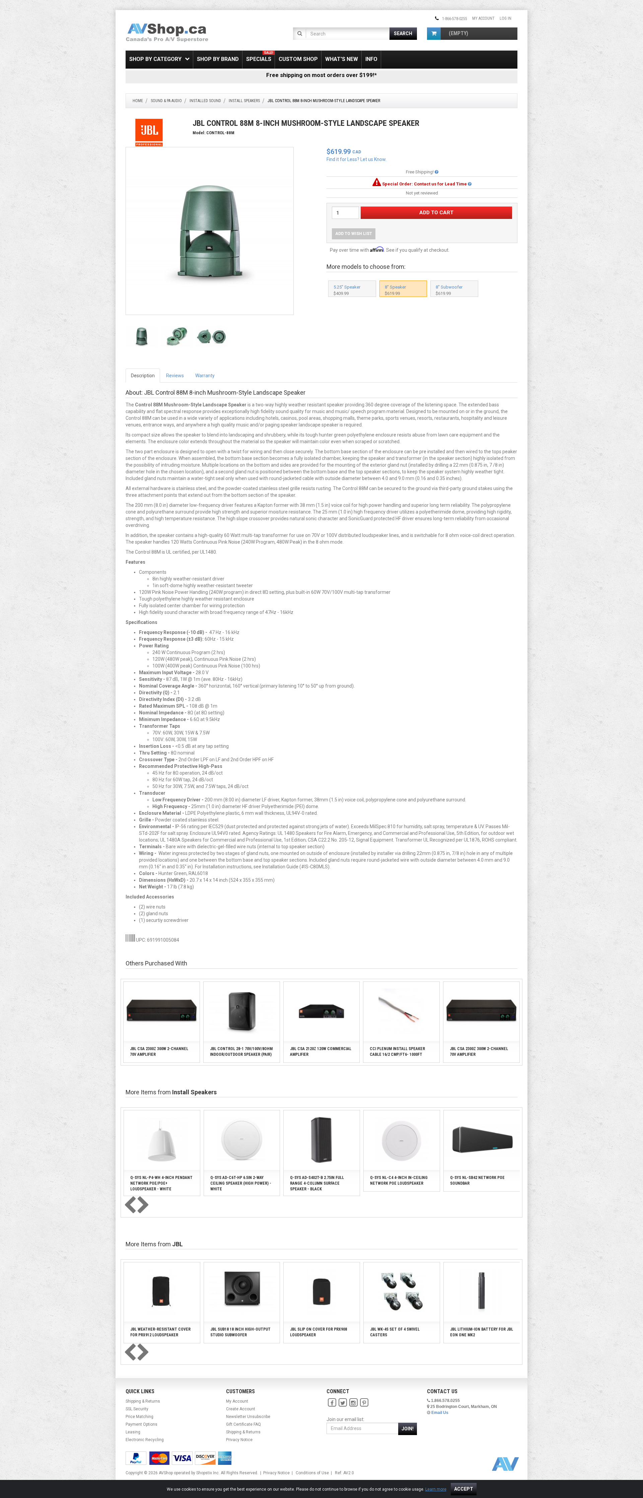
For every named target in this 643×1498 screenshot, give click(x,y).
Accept (463, 1489)
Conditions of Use (312, 1473)
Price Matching (139, 1416)
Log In (505, 18)
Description (143, 375)
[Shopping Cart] (434, 33)
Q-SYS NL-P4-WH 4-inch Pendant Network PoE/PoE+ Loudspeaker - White (161, 1183)
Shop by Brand (218, 59)
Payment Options (141, 1424)
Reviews (175, 375)
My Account (483, 18)
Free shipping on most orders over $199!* (321, 75)
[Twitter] (342, 1403)
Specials (259, 56)
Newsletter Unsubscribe (248, 1416)
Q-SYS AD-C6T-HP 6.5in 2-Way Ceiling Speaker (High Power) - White (240, 1183)
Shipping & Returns (143, 1401)
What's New (341, 59)
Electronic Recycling (145, 1439)
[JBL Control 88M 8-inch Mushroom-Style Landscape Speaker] (209, 230)
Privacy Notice (239, 1439)
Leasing (133, 1432)
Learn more (435, 1489)
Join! (408, 1428)
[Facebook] (332, 1403)
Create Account (240, 1409)
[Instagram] (353, 1403)
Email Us (439, 1412)
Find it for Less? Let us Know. (356, 159)
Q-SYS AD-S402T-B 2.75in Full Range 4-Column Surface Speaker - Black (317, 1183)
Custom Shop (298, 59)
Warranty (205, 375)
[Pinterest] (364, 1403)
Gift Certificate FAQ (243, 1424)
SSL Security (137, 1409)
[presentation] (130, 1205)
